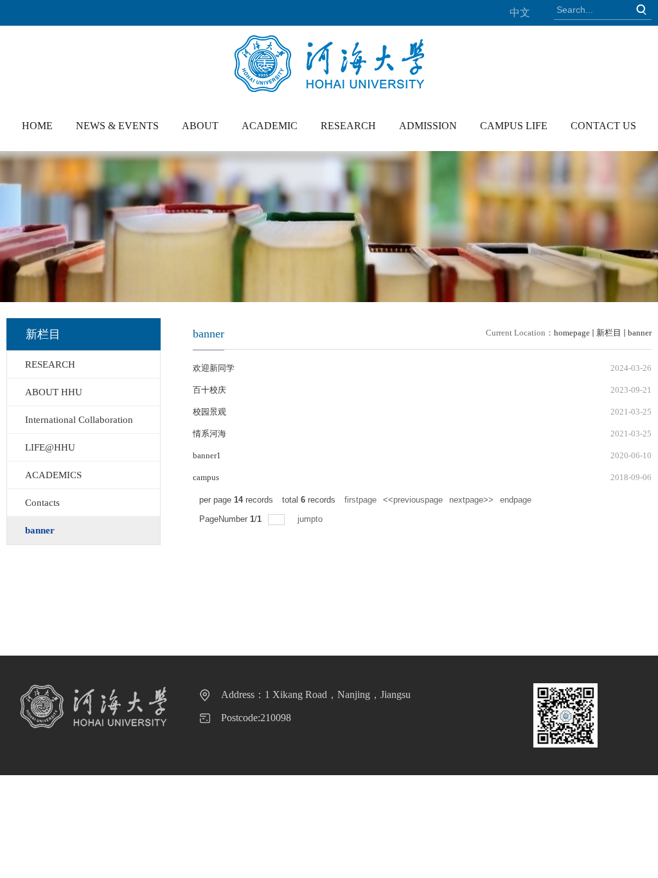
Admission (428, 125)
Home (37, 125)
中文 (520, 12)
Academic (270, 125)
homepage (572, 332)
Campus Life (513, 125)
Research (348, 125)
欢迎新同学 (214, 368)
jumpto (311, 519)
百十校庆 (209, 390)
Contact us (603, 125)
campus (206, 477)
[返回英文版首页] (329, 39)
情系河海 (209, 433)
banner (640, 332)
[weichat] (565, 715)
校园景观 (209, 412)
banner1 (207, 455)
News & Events (117, 125)
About (200, 125)
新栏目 (608, 332)
